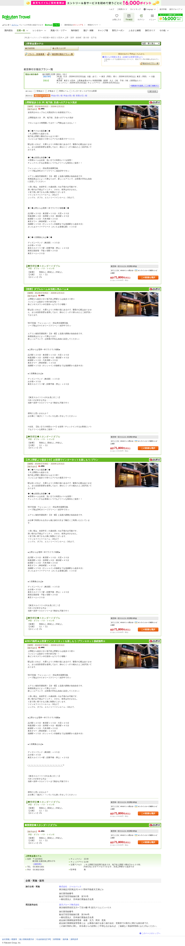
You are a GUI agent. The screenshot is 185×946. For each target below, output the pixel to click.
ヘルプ (111, 9)
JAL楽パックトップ (32, 37)
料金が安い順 (57, 96)
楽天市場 (163, 9)
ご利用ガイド (122, 9)
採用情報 (57, 939)
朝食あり (40, 91)
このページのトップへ (151, 933)
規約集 (65, 939)
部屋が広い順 (81, 96)
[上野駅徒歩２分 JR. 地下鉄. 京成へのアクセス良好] (136, 118)
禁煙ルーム (64, 91)
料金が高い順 (69, 96)
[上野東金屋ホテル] (37, 864)
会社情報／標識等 (9, 939)
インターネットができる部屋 (84, 91)
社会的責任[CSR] (43, 939)
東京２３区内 (56, 37)
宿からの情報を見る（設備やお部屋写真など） (124, 57)
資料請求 (74, 939)
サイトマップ (135, 9)
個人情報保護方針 (26, 939)
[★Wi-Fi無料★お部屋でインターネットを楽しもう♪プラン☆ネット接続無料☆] (136, 656)
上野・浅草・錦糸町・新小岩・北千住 (81, 37)
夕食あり (51, 91)
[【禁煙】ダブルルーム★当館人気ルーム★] (136, 304)
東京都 (46, 37)
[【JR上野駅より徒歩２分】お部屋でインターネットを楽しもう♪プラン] (136, 475)
